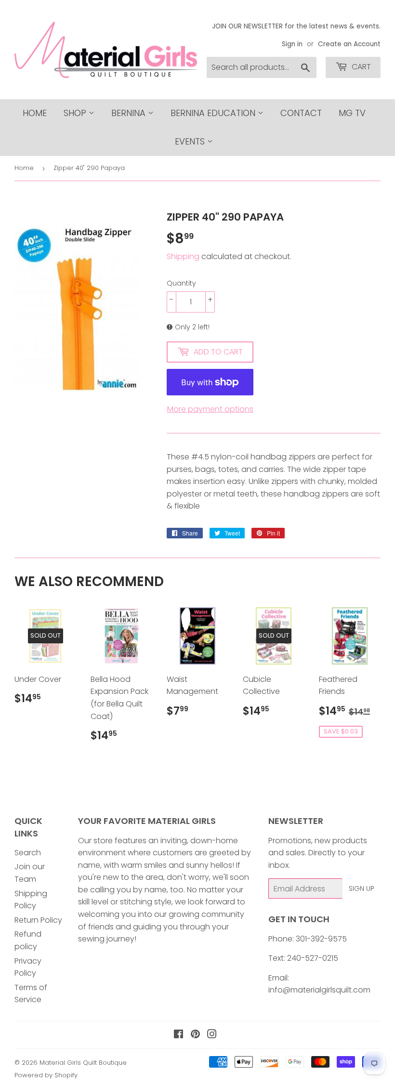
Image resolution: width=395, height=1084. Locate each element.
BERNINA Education (214, 113)
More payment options (210, 409)
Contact (301, 113)
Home (35, 113)
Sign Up (361, 888)
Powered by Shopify (46, 1075)
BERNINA (129, 113)
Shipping (183, 256)
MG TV (352, 113)
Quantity (181, 283)
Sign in (292, 44)
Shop (76, 113)
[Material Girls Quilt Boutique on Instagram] (212, 1035)
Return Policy (38, 920)
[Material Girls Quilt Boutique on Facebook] (178, 1035)
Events (191, 141)
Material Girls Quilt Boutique (83, 1062)
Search (27, 852)
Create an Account (349, 44)
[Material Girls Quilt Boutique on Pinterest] (195, 1035)
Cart (360, 66)
